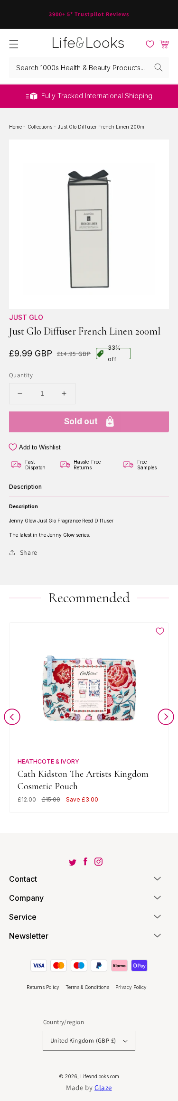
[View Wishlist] (150, 44)
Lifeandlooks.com (99, 1076)
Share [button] (28, 552)
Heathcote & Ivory (48, 761)
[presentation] (12, 718)
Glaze (103, 1087)
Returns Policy (44, 987)
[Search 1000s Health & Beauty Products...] (158, 67)
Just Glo (26, 317)
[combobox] (89, 67)
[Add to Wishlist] (160, 631)
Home (16, 127)
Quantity (21, 375)
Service (23, 917)
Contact (23, 879)
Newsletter (28, 936)
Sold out (81, 421)
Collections (41, 127)
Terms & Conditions (88, 987)
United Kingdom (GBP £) (83, 1040)
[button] (13, 44)
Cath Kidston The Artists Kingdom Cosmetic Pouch (83, 780)
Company (26, 898)
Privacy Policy (131, 987)
